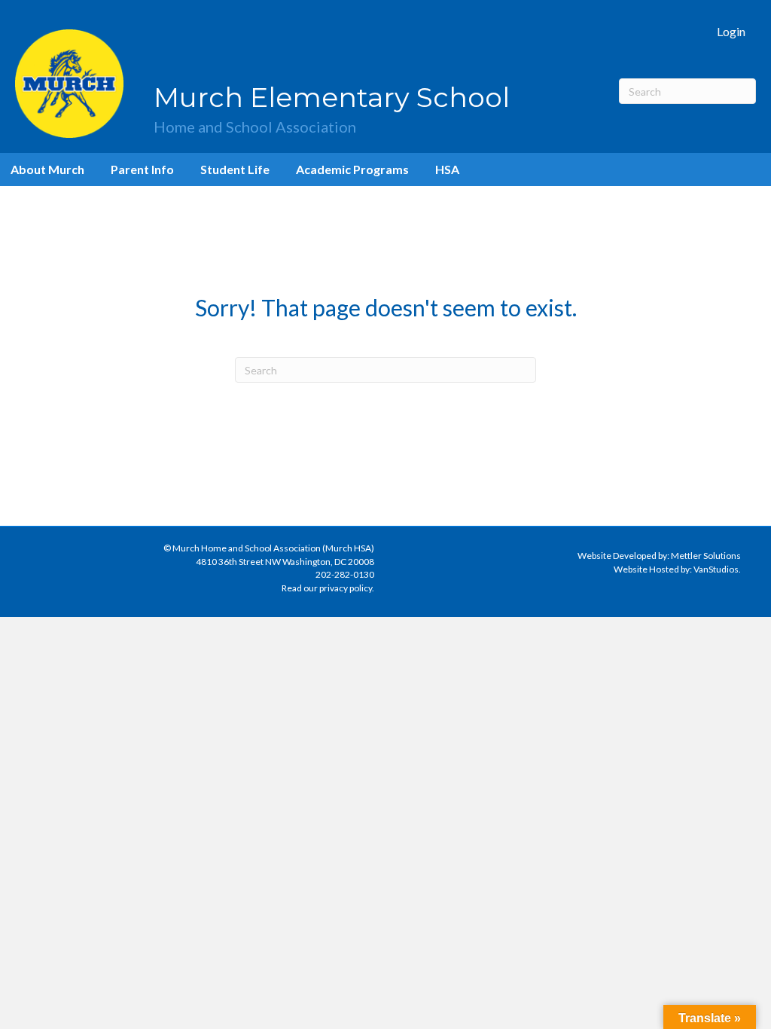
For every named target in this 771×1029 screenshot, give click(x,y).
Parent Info (142, 169)
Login (731, 31)
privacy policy (345, 588)
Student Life (235, 169)
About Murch (47, 169)
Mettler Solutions (706, 555)
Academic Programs (352, 169)
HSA (447, 169)
